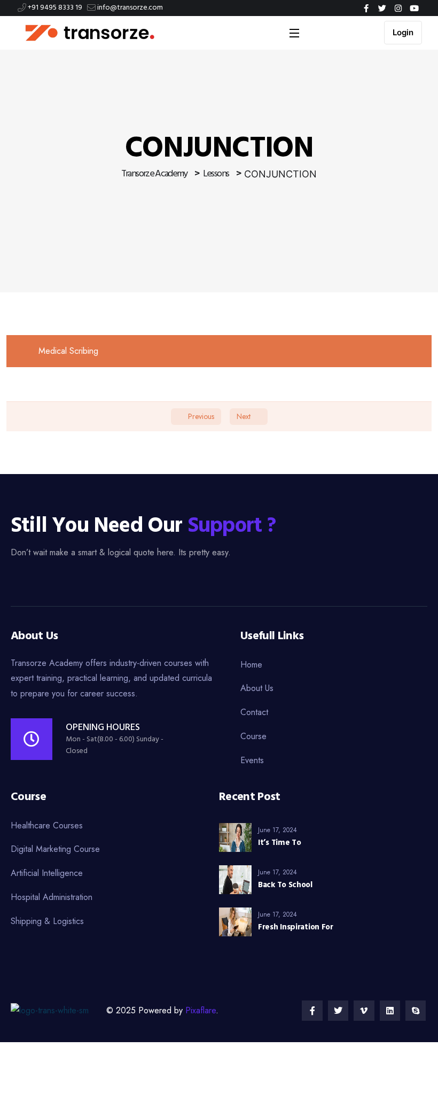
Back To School (285, 885)
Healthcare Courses (47, 825)
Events (252, 760)
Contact (254, 712)
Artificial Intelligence (47, 873)
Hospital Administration (51, 897)
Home (251, 664)
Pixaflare (200, 1010)
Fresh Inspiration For (295, 927)
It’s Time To (279, 842)
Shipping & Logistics (47, 921)
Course (253, 736)
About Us (256, 688)
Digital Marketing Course (55, 849)
